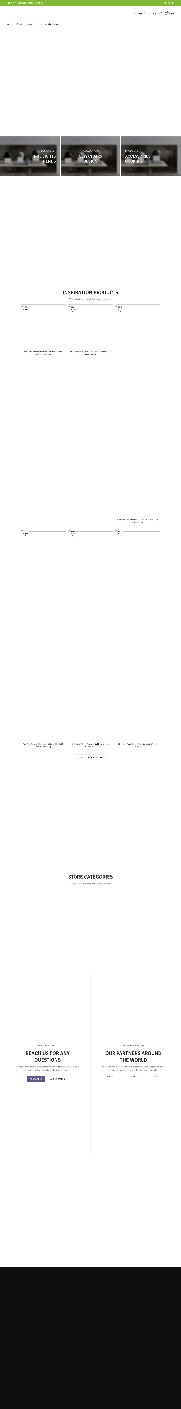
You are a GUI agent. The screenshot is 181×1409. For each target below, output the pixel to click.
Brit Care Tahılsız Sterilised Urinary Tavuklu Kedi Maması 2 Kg (137, 521)
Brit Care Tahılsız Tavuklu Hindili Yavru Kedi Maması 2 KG (90, 745)
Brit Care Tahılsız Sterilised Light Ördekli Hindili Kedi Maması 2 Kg (43, 745)
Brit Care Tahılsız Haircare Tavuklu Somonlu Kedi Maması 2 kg (90, 352)
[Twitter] (165, 3)
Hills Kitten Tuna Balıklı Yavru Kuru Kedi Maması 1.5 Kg (138, 745)
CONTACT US (36, 1079)
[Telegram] (172, 3)
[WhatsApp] (169, 3)
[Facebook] (162, 3)
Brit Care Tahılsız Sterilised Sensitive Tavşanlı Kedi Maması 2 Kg (43, 352)
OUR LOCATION (57, 1079)
